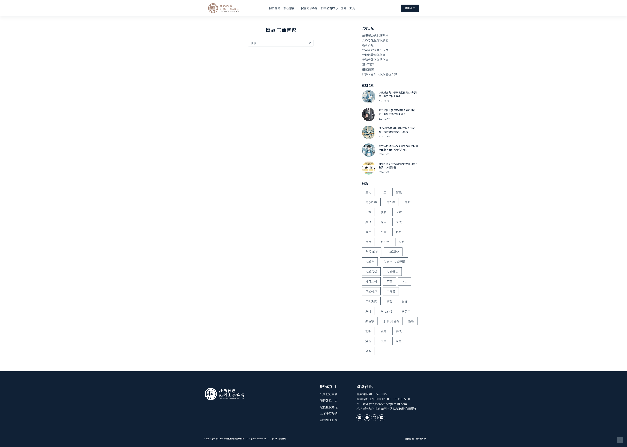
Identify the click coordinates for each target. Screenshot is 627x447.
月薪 (389, 281)
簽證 (389, 301)
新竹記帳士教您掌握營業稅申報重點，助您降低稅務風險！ (397, 112)
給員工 (406, 311)
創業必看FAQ (329, 8)
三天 (368, 192)
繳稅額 (369, 321)
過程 (368, 341)
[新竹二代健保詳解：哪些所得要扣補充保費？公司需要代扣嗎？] (368, 150)
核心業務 (289, 8)
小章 (383, 232)
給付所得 (386, 311)
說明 (411, 321)
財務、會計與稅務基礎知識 (379, 74)
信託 (399, 192)
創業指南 (368, 69)
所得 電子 (371, 251)
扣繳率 (369, 261)
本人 (405, 281)
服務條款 (409, 438)
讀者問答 (368, 64)
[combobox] (277, 43)
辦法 (399, 331)
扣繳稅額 (371, 271)
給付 (368, 311)
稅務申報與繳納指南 (375, 59)
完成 (399, 222)
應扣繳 (385, 242)
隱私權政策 (421, 438)
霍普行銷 (282, 438)
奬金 (368, 222)
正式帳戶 (371, 291)
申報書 (390, 291)
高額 (368, 351)
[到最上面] (620, 440)
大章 (399, 212)
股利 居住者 (391, 321)
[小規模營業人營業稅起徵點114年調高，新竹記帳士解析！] (368, 96)
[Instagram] (374, 417)
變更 (383, 331)
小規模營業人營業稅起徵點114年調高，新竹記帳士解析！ (398, 94)
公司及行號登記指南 (375, 50)
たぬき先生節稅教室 (375, 40)
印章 (368, 212)
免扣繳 (390, 202)
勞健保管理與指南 (374, 55)
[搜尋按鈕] (310, 43)
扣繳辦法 (392, 271)
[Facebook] (367, 417)
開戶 (383, 341)
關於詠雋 (274, 8)
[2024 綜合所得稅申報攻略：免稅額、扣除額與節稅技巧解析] (368, 132)
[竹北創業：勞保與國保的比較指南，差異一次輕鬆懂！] (368, 168)
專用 (368, 232)
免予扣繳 (371, 202)
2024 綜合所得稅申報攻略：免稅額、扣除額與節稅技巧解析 (397, 129)
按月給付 (371, 281)
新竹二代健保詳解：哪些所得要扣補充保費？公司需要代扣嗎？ (398, 147)
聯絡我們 (410, 8)
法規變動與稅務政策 (375, 35)
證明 (368, 331)
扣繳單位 (393, 251)
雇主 (399, 341)
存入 (383, 222)
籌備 (405, 301)
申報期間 (371, 301)
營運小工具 (348, 8)
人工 (383, 192)
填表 (383, 212)
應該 (402, 242)
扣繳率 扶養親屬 (394, 261)
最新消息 (368, 45)
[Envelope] (359, 417)
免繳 (407, 202)
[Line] (381, 417)
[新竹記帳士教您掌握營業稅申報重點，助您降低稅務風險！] (368, 114)
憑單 (368, 242)
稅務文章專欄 (309, 8)
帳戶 (399, 232)
